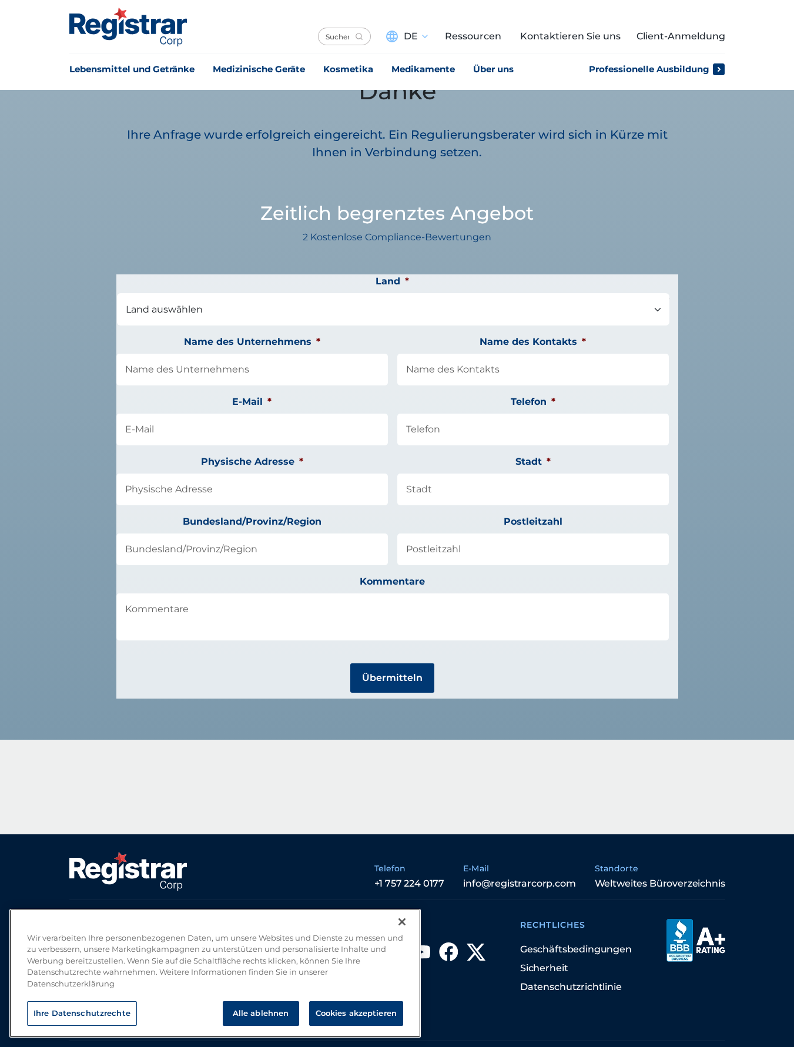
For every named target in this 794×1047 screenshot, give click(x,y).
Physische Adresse (252, 461)
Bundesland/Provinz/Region (252, 521)
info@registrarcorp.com (519, 883)
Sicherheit (544, 968)
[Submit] (359, 36)
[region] (215, 973)
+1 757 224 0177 (409, 883)
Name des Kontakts (533, 341)
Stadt (533, 461)
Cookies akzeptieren (356, 1013)
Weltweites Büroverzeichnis (660, 883)
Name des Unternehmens (252, 341)
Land (392, 281)
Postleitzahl (533, 521)
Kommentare (392, 581)
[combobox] (344, 36)
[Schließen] (402, 922)
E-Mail (252, 401)
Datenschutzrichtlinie (571, 986)
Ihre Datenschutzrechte (81, 1013)
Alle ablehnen (261, 1013)
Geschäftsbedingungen (576, 949)
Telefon (533, 401)
